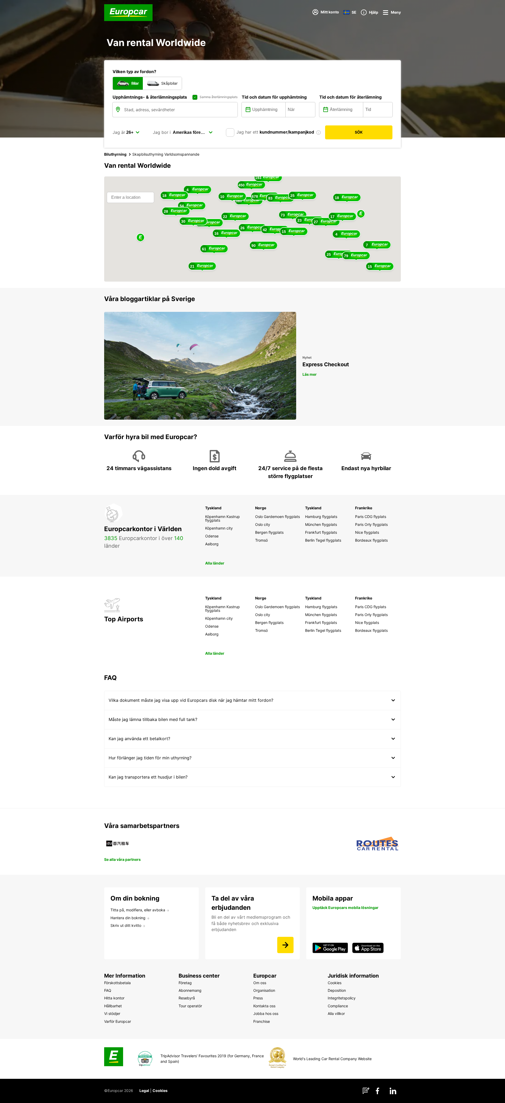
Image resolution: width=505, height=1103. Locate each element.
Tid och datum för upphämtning (274, 97)
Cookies (160, 1090)
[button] (361, 214)
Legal (144, 1090)
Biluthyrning (115, 154)
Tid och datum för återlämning (350, 97)
